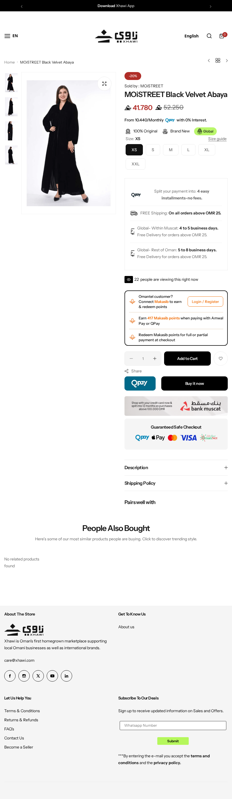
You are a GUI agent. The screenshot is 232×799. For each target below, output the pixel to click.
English (191, 36)
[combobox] (15, 35)
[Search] (209, 36)
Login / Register (205, 301)
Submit (173, 741)
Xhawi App (116, 5)
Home (9, 62)
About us (126, 626)
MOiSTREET (151, 85)
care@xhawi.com (19, 660)
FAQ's (9, 728)
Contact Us (14, 738)
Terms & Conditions (22, 710)
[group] (69, 143)
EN (15, 35)
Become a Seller (18, 747)
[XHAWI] (116, 36)
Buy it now (194, 383)
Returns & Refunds (21, 719)
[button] (21, 6)
